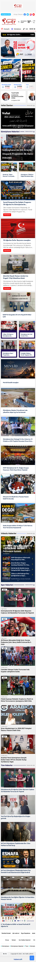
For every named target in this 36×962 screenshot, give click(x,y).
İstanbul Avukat (6, 933)
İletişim (20, 14)
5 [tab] (20, 127)
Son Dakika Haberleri (25, 940)
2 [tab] (15, 127)
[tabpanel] (18, 48)
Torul (26, 946)
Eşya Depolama (25, 933)
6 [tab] (22, 127)
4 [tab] (18, 127)
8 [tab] (26, 160)
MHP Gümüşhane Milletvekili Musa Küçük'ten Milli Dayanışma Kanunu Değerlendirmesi (20, 559)
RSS (5, 954)
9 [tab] (29, 160)
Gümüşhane (17, 29)
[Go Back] (32, 958)
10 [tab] (33, 160)
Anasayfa (6, 29)
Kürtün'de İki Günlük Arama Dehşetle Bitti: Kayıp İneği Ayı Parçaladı (20, 569)
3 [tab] (17, 127)
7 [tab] (23, 160)
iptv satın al (16, 933)
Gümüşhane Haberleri (16, 946)
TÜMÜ (32, 34)
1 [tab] (13, 127)
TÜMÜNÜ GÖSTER (29, 131)
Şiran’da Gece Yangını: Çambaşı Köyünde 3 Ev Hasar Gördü (20, 564)
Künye (16, 14)
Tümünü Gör (30, 105)
